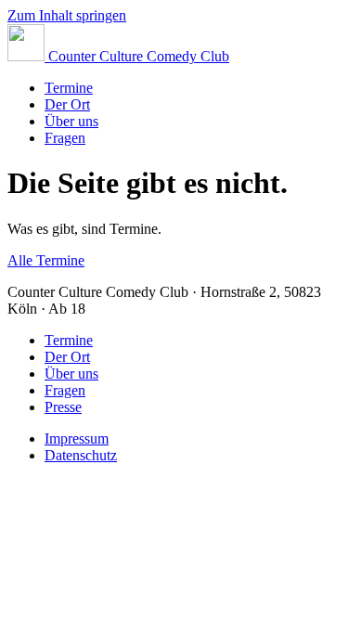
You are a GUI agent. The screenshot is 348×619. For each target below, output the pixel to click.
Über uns (71, 121)
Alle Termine (45, 260)
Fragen (65, 138)
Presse (63, 407)
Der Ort (67, 104)
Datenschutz (81, 455)
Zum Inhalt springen (66, 15)
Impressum (77, 438)
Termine (69, 88)
